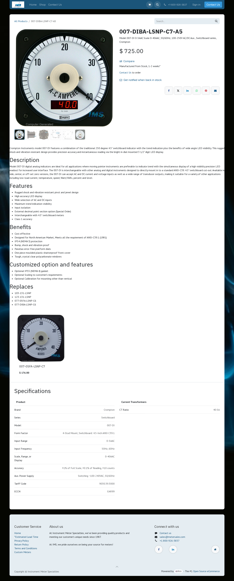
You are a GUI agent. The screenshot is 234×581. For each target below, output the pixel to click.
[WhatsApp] (197, 90)
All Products (21, 21)
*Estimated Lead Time (26, 536)
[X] (178, 90)
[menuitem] (33, 4)
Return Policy (21, 544)
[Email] (215, 90)
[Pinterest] (206, 90)
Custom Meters (22, 552)
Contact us (165, 533)
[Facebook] (169, 90)
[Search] (216, 21)
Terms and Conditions (25, 548)
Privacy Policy (21, 540)
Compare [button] (129, 61)
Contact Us (213, 4)
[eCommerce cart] (149, 4)
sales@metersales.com (172, 536)
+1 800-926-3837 (169, 540)
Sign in (196, 4)
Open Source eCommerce (206, 571)
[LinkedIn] (187, 90)
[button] (157, 4)
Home (17, 533)
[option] (117, 345)
